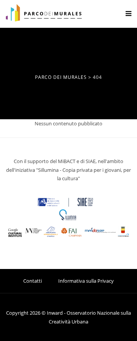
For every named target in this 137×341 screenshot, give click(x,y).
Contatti (32, 280)
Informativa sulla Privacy (86, 280)
